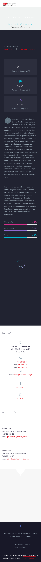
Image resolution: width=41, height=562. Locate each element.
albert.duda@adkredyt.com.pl (18, 459)
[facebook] (20, 526)
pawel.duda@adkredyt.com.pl (18, 437)
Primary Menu (37, 3)
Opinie (35, 533)
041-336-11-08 (22, 362)
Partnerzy (18, 533)
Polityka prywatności (17, 536)
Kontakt (28, 536)
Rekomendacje (9, 533)
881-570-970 (22, 367)
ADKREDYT (20, 387)
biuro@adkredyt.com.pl (23, 375)
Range (24, 547)
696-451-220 (22, 364)
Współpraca (27, 533)
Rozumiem (29, 559)
